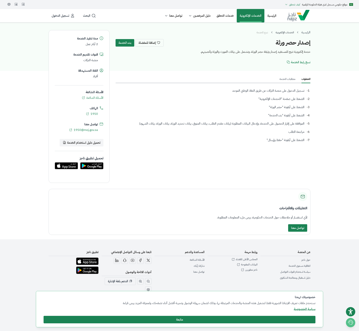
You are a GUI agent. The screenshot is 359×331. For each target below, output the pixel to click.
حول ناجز (305, 260)
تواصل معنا (175, 15)
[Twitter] (148, 261)
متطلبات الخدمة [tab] (287, 79)
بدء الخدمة (125, 43)
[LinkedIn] (117, 261)
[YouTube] (132, 261)
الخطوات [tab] (305, 79)
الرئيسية (271, 15)
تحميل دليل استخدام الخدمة (83, 142)
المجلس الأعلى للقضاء (246, 259)
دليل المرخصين (202, 15)
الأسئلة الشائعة (94, 98)
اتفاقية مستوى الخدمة (299, 266)
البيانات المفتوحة (249, 264)
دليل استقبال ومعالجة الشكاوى (295, 278)
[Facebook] (140, 261)
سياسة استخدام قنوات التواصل (295, 272)
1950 (94, 114)
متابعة (179, 319)
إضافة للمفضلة (147, 43)
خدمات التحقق (225, 15)
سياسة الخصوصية (304, 309)
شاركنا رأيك (199, 266)
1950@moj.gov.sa (86, 130)
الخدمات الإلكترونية (250, 15)
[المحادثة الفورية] (351, 321)
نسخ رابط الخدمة (300, 62)
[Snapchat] (125, 261)
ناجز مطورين (251, 270)
